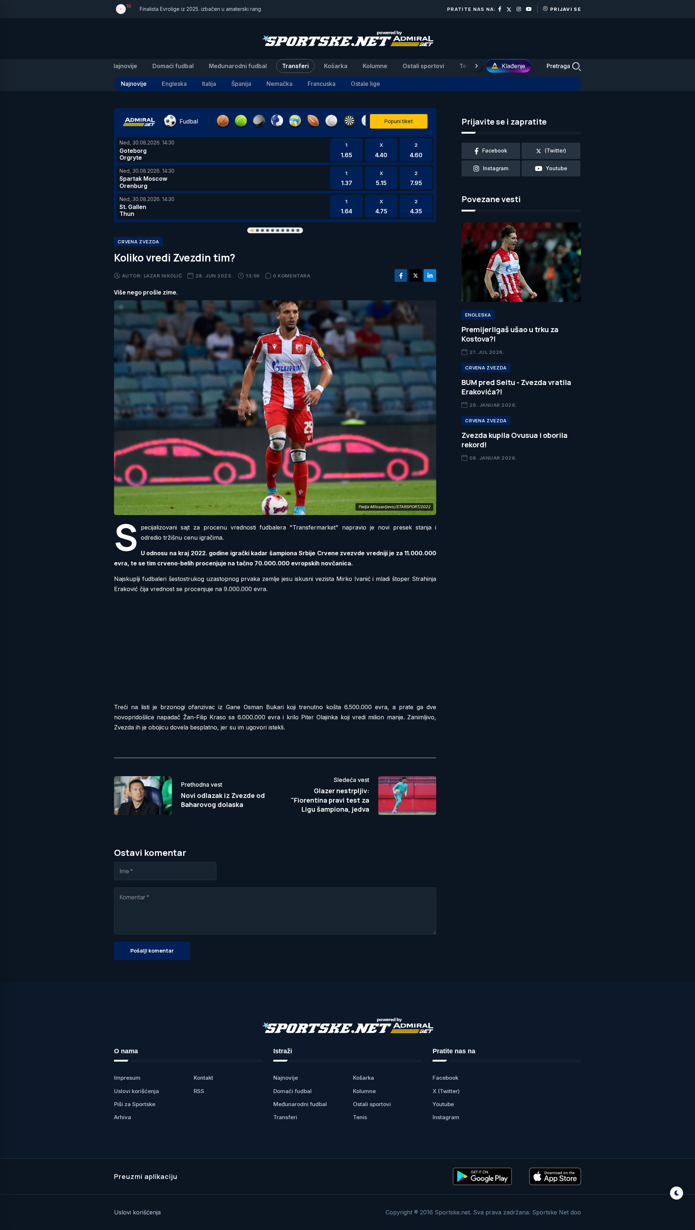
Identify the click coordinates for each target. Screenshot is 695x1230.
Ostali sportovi (423, 66)
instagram (495, 168)
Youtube (443, 1104)
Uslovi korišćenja (136, 1091)
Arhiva (122, 1117)
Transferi (295, 66)
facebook (494, 150)
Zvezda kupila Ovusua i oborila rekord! (515, 439)
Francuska (322, 83)
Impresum (127, 1077)
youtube (556, 168)
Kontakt (203, 1077)
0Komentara (291, 276)
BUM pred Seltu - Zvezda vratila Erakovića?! (516, 387)
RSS (199, 1091)
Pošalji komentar (152, 950)
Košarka (336, 66)
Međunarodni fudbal (238, 66)
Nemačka (279, 83)
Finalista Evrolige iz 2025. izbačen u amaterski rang (200, 9)
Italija (209, 83)
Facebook (445, 1077)
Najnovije (124, 66)
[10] (121, 9)
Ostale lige (365, 83)
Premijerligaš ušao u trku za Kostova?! (510, 334)
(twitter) (555, 150)
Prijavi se (565, 9)
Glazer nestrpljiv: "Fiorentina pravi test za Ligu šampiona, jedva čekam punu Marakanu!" (330, 804)
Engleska (174, 83)
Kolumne (375, 66)
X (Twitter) (446, 1091)
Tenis (467, 66)
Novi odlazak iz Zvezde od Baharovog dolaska (223, 800)
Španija (241, 83)
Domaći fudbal (173, 66)
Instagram (446, 1117)
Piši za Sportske (134, 1104)
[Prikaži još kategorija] (476, 65)
